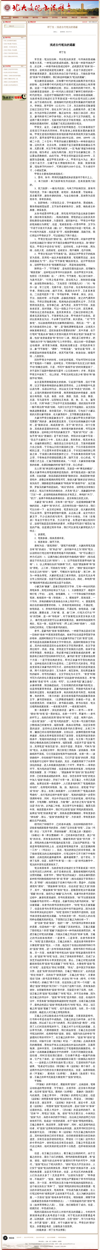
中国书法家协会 (62, 1237)
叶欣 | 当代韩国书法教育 (10, 40)
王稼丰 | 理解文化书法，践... (11, 78)
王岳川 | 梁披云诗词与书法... (11, 56)
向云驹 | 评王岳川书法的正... (11, 72)
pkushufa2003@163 (68, 1244)
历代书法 (55, 17)
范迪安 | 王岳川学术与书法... (11, 69)
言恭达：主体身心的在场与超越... (12, 75)
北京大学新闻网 (51, 1237)
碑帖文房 (74, 17)
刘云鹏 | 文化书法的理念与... (11, 85)
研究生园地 (84, 17)
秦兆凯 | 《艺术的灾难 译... (11, 47)
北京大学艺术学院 (28, 1237)
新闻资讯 (16, 17)
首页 (90, 22)
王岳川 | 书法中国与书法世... (11, 53)
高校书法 (45, 17)
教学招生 (64, 17)
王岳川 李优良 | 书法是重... (11, 50)
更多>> (23, 37)
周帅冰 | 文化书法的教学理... (11, 82)
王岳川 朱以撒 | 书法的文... (11, 44)
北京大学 (19, 1237)
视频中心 (94, 17)
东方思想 (25, 17)
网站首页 (6, 17)
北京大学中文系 (40, 1237)
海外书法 (35, 17)
